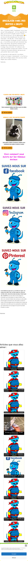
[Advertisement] (14, 77)
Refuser (14, 557)
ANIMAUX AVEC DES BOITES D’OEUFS (14, 117)
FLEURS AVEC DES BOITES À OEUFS (14, 94)
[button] (26, 545)
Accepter (14, 554)
